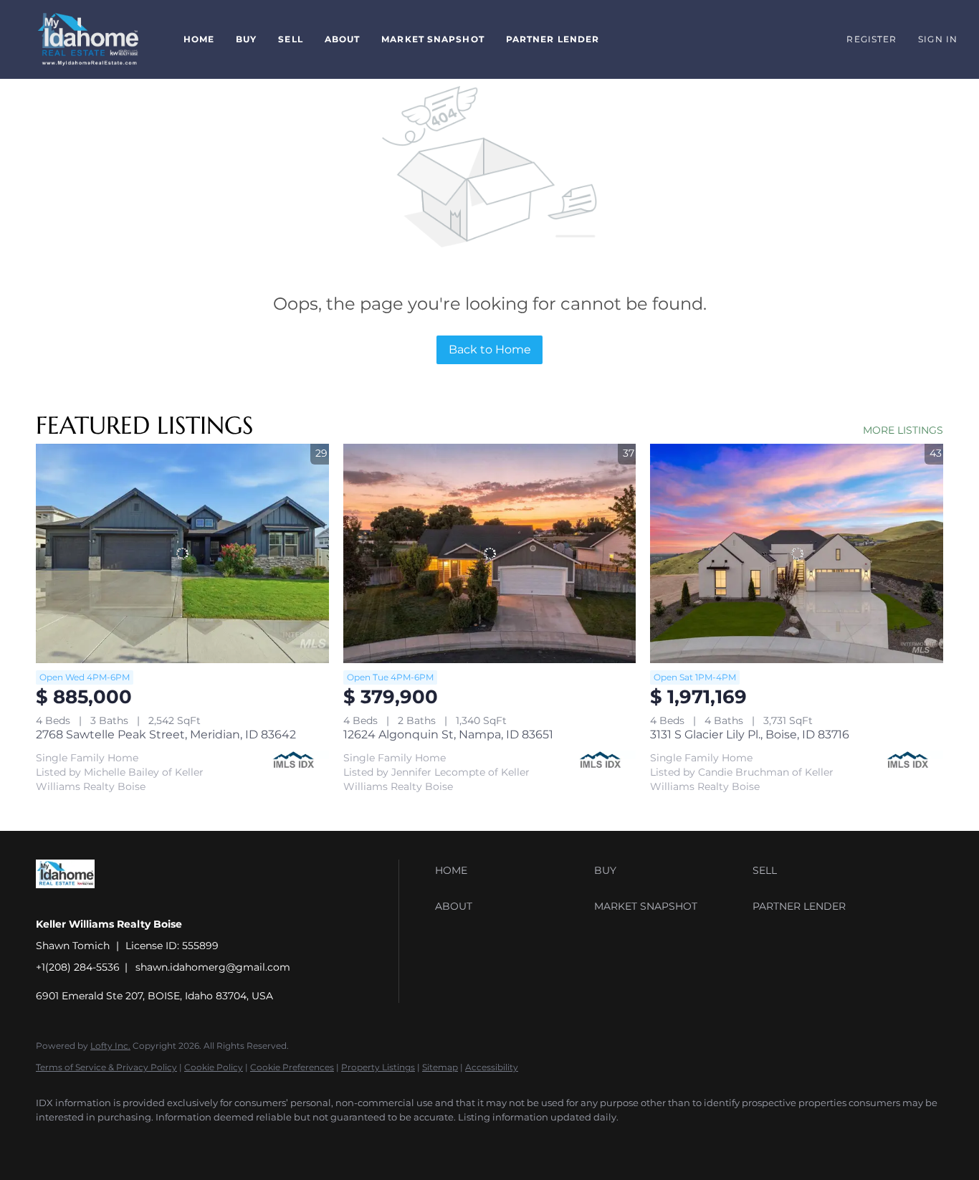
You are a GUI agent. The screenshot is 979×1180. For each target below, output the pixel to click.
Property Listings (378, 1067)
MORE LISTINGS (903, 430)
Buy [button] (246, 39)
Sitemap (440, 1067)
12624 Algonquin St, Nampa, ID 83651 (448, 734)
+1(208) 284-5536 (78, 967)
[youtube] (94, 1141)
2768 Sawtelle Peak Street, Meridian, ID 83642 (166, 734)
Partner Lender (552, 39)
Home (198, 39)
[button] (88, 39)
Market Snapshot (432, 39)
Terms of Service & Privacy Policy (106, 1067)
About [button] (342, 39)
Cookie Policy (213, 1067)
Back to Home (490, 349)
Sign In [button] (937, 39)
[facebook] (53, 1141)
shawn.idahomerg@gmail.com (212, 967)
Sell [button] (290, 39)
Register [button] (871, 39)
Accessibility (491, 1067)
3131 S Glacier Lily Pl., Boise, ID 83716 (749, 734)
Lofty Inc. (110, 1045)
